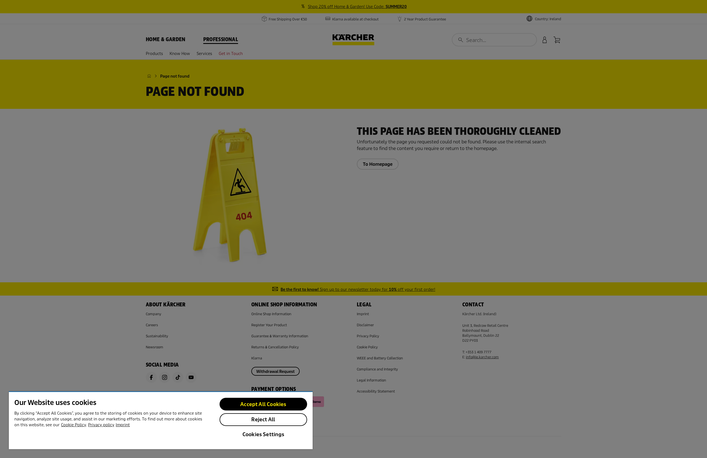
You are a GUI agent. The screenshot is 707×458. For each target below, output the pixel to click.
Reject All (263, 419)
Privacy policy (101, 424)
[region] (161, 420)
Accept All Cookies (263, 404)
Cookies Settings (263, 434)
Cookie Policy (73, 424)
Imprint (123, 424)
